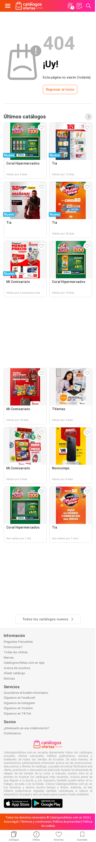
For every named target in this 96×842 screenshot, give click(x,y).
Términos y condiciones (35, 821)
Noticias (9, 678)
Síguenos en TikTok (17, 713)
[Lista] (79, 6)
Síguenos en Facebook (19, 697)
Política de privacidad (67, 821)
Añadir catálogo (14, 673)
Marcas (9, 657)
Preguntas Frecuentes (18, 641)
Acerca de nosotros (17, 668)
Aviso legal (11, 821)
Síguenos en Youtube (18, 708)
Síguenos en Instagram (19, 703)
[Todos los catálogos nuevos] (88, 116)
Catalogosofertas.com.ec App (24, 662)
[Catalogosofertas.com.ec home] (29, 5)
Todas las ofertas (16, 652)
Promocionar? (13, 647)
